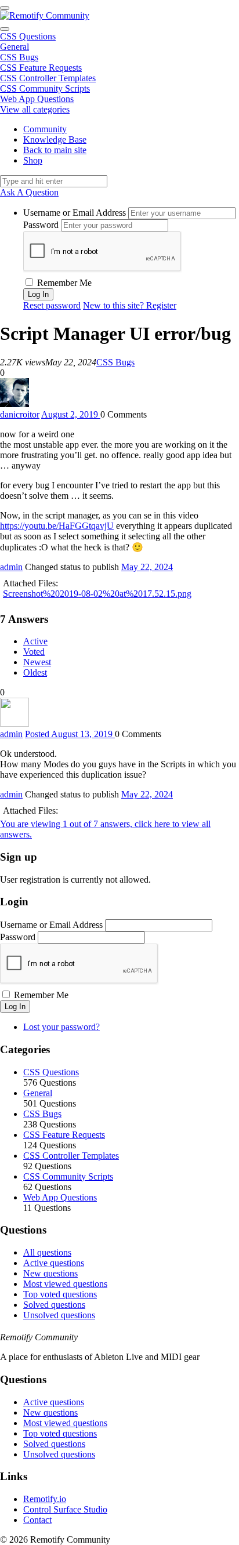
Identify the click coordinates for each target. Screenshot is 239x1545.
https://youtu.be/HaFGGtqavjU (57, 526)
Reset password (52, 305)
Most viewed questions (65, 1284)
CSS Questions (28, 36)
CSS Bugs (19, 57)
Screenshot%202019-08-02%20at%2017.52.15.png (97, 594)
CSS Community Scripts (45, 88)
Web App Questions (37, 99)
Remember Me (63, 283)
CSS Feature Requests (41, 67)
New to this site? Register (129, 305)
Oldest (35, 672)
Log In (15, 1006)
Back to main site (54, 150)
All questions (47, 1252)
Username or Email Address (74, 212)
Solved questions (54, 1305)
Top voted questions (60, 1294)
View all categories (35, 109)
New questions (50, 1273)
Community (45, 129)
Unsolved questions (59, 1315)
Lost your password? (61, 1027)
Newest (37, 662)
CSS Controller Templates (48, 78)
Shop (32, 160)
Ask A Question (29, 192)
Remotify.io (44, 1499)
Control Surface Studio (65, 1509)
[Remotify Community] (44, 15)
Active (35, 641)
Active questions (53, 1263)
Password (41, 225)
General (14, 47)
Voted (34, 652)
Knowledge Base (54, 139)
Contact (37, 1520)
